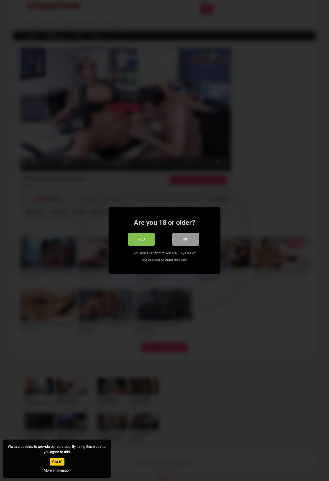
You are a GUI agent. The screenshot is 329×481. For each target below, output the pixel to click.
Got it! (57, 462)
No (185, 239)
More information (57, 470)
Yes (141, 239)
